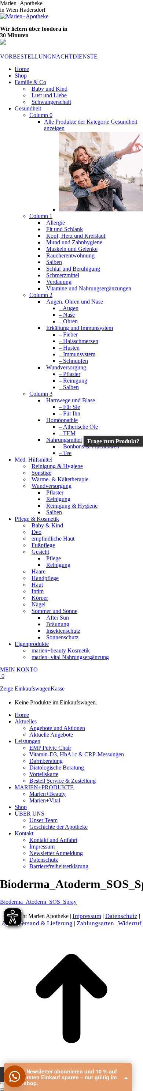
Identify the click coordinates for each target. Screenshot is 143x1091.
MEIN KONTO (19, 669)
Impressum (87, 916)
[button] (15, 1076)
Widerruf (130, 923)
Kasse (58, 688)
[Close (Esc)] (3, 1083)
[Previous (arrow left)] (3, 1089)
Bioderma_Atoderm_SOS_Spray (38, 902)
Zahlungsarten (95, 923)
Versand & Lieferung (45, 923)
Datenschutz (121, 916)
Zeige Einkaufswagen (25, 688)
